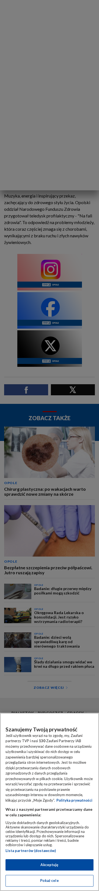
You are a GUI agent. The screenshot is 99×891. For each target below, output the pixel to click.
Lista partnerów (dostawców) (31, 850)
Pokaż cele (49, 880)
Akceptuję (49, 865)
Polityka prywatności (74, 800)
